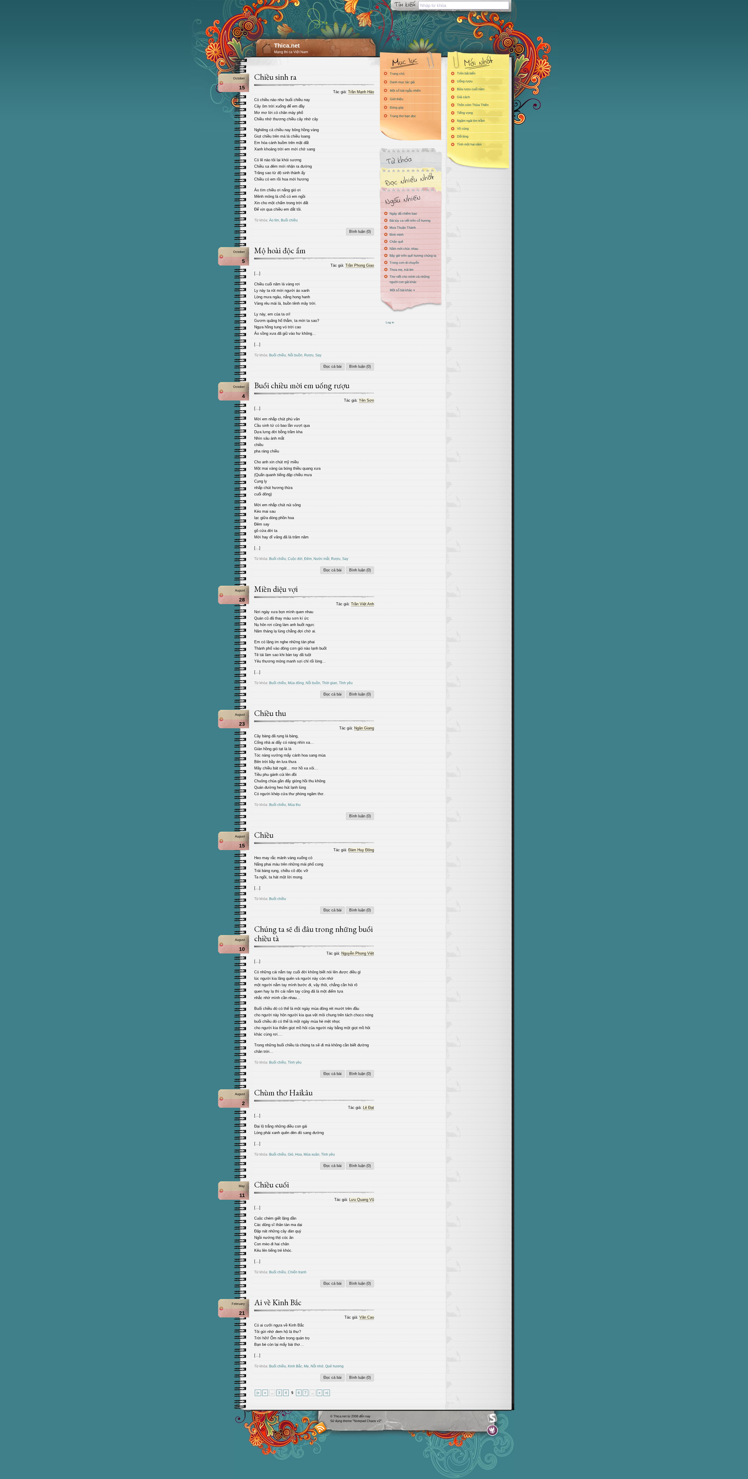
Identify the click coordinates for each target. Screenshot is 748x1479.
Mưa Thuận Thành (402, 227)
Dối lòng (462, 136)
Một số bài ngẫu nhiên (405, 90)
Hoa (298, 1154)
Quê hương (334, 1366)
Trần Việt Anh (362, 604)
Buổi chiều (289, 220)
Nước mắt (321, 559)
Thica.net (287, 45)
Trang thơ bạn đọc (403, 116)
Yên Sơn (366, 400)
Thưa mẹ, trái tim (401, 269)
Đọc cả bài (332, 366)
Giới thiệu (396, 99)
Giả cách (463, 97)
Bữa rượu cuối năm (470, 89)
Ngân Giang (364, 728)
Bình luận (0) (360, 231)
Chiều (263, 835)
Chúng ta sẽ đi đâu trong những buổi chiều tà (313, 934)
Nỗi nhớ (317, 1366)
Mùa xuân (311, 1154)
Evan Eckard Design (492, 1430)
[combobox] (463, 5)
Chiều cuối (271, 1184)
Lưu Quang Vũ (361, 1199)
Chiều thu (270, 713)
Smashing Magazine (492, 1418)
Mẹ (306, 1366)
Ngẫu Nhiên (410, 199)
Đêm (308, 559)
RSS (321, 1427)
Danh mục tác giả (402, 82)
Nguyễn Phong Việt (357, 953)
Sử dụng (336, 1421)
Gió (290, 1154)
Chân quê (396, 241)
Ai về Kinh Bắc (278, 1302)
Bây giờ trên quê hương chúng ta (412, 255)
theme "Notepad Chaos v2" (362, 1421)
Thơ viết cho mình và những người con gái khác (409, 279)
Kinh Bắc (295, 1366)
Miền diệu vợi (276, 589)
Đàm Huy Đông (361, 850)
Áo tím (274, 220)
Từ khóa (410, 160)
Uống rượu (464, 81)
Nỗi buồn (295, 355)
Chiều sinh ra (275, 77)
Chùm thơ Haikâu (283, 1092)
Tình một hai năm (469, 144)
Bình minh (396, 234)
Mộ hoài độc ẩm (280, 250)
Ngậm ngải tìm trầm (471, 120)
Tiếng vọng (465, 113)
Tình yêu (346, 683)
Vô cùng (463, 128)
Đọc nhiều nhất (410, 180)
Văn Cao (366, 1317)
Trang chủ (397, 73)
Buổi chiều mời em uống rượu (301, 385)
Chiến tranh (297, 1272)
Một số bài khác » (402, 290)
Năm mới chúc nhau (403, 248)
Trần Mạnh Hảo (361, 92)
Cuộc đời (295, 559)
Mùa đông (296, 683)
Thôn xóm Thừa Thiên (473, 105)
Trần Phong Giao (359, 265)
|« (258, 1393)
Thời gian (329, 683)
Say (318, 355)
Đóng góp (397, 107)
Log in (390, 322)
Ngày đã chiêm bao (403, 213)
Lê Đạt (368, 1107)
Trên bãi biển (466, 73)
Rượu (309, 355)
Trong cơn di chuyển (404, 262)
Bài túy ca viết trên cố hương (409, 220)
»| (326, 1393)
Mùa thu (294, 805)
